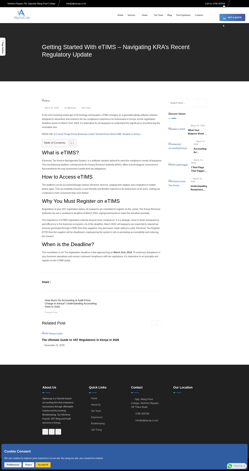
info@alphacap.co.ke (76, 3)
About (144, 15)
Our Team (158, 15)
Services (131, 15)
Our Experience (183, 15)
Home (120, 15)
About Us (96, 404)
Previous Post (51, 312)
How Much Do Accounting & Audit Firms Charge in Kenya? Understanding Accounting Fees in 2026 (71, 303)
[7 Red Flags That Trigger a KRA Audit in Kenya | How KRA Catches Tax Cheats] (178, 165)
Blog (169, 15)
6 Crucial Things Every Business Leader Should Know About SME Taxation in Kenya (97, 134)
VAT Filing (96, 430)
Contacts (199, 15)
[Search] (215, 15)
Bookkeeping (98, 423)
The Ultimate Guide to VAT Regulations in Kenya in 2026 (80, 339)
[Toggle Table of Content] (70, 143)
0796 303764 (219, 3)
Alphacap (71, 108)
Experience (97, 417)
